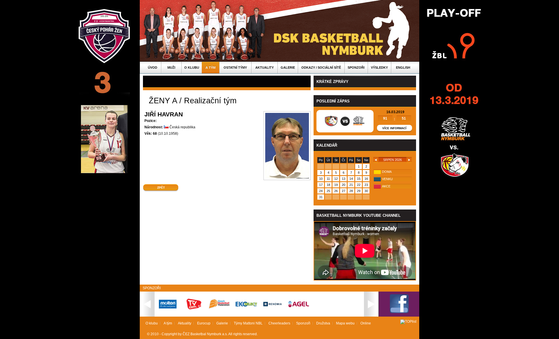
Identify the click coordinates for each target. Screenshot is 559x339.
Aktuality (264, 67)
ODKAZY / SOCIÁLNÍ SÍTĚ (321, 67)
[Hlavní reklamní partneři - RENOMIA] (272, 307)
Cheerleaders (279, 323)
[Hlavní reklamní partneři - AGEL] (298, 307)
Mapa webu (345, 323)
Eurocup (203, 323)
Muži (171, 67)
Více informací (394, 128)
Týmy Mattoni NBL (248, 323)
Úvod (152, 67)
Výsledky (379, 67)
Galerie (288, 67)
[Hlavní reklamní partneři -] (246, 306)
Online (365, 323)
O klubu (191, 67)
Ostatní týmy (235, 67)
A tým (210, 67)
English (403, 67)
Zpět (161, 187)
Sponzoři (356, 67)
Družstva (323, 323)
